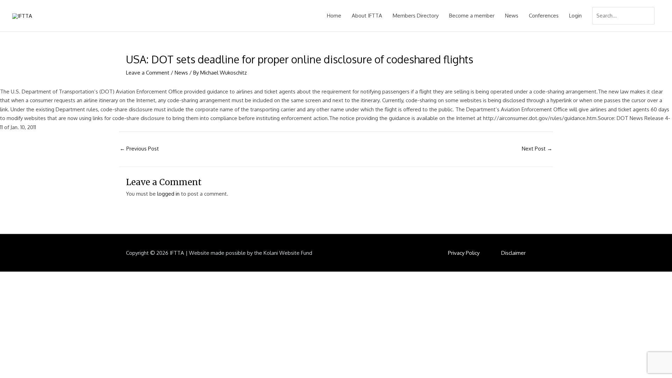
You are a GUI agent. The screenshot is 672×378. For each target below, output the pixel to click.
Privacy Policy (463, 253)
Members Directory (416, 15)
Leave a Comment (147, 72)
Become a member (472, 15)
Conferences (544, 15)
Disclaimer (513, 253)
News (511, 15)
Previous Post (139, 148)
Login (575, 15)
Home (334, 15)
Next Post (537, 148)
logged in (168, 193)
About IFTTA (367, 15)
